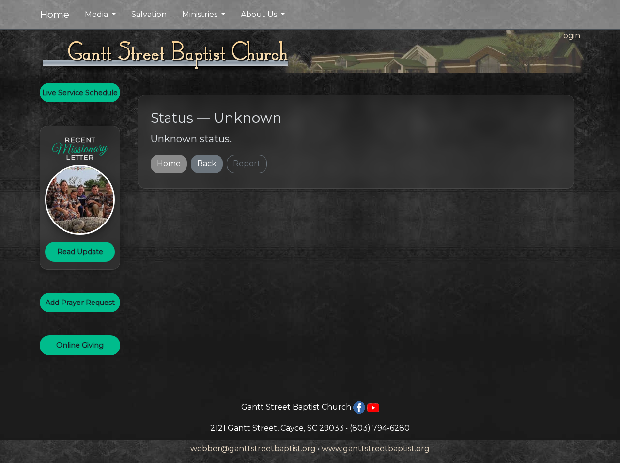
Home (54, 14)
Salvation (149, 14)
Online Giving (80, 345)
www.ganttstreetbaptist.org (376, 448)
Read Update (80, 251)
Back (207, 163)
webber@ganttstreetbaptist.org (253, 448)
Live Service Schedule (80, 92)
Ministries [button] (200, 14)
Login (569, 35)
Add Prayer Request (80, 302)
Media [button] (97, 14)
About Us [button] (260, 14)
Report (247, 163)
